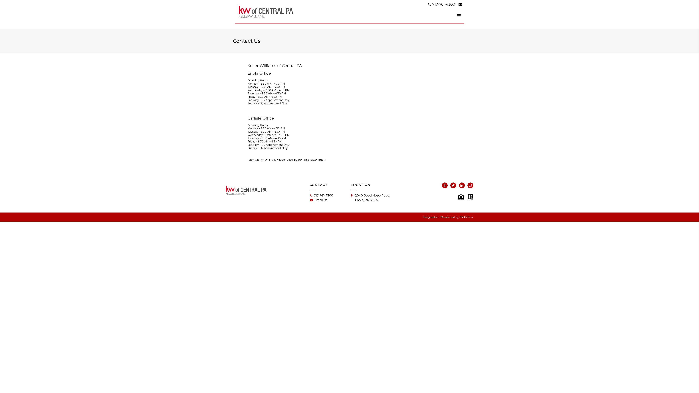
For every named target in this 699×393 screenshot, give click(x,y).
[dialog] (459, 15)
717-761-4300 (443, 4)
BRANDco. (466, 217)
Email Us (320, 200)
